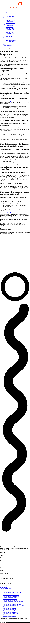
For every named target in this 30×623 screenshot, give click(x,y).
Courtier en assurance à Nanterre (10, 593)
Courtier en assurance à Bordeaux (10, 612)
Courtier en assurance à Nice (9, 591)
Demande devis (4, 622)
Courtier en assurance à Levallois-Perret (12, 592)
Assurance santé (9, 15)
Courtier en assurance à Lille (9, 614)
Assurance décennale (11, 40)
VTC (4, 17)
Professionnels (6, 31)
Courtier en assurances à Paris (10, 603)
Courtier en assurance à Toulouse (10, 610)
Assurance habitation (10, 16)
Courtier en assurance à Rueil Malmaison (12, 604)
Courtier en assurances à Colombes (11, 597)
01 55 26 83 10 (3, 587)
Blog (4, 44)
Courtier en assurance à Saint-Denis (11, 609)
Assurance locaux (10, 33)
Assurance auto (9, 13)
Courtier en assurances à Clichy (10, 599)
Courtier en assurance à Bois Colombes (12, 596)
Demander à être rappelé (5, 588)
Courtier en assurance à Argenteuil (11, 608)
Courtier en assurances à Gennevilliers (11, 600)
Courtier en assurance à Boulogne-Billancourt (13, 605)
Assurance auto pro (10, 20)
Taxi (4, 24)
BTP (4, 37)
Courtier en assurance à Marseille (10, 613)
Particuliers (5, 12)
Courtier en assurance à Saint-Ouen (11, 607)
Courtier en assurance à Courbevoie (11, 595)
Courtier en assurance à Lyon (9, 616)
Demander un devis (7, 45)
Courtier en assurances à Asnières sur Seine (13, 601)
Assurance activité (10, 29)
